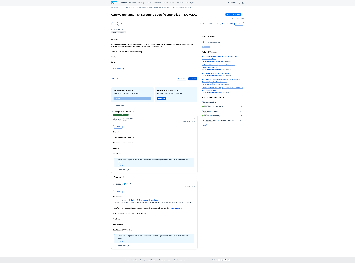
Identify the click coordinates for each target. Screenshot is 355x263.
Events (172, 3)
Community (123, 2)
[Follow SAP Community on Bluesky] (222, 260)
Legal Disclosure (153, 260)
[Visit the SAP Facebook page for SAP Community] (219, 260)
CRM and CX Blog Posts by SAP (213, 61)
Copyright (143, 260)
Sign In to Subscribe (233, 14)
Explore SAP (232, 3)
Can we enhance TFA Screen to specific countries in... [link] (177, 7)
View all (204, 125)
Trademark (162, 260)
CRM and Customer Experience (144, 7)
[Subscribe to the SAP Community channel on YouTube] (225, 260)
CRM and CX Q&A (158, 7)
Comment (192, 79)
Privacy (127, 260)
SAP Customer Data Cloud (118, 32)
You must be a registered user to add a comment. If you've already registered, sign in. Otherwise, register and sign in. (153, 161)
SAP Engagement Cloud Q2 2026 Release (215, 73)
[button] (236, 23)
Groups (149, 3)
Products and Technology (137, 3)
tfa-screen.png (119, 68)
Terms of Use (134, 260)
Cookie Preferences (180, 260)
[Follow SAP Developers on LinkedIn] (229, 260)
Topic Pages (190, 3)
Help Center (180, 3)
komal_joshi (121, 23)
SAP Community (115, 7)
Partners (165, 3)
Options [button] (242, 15)
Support (169, 260)
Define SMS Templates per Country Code (144, 200)
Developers (157, 3)
